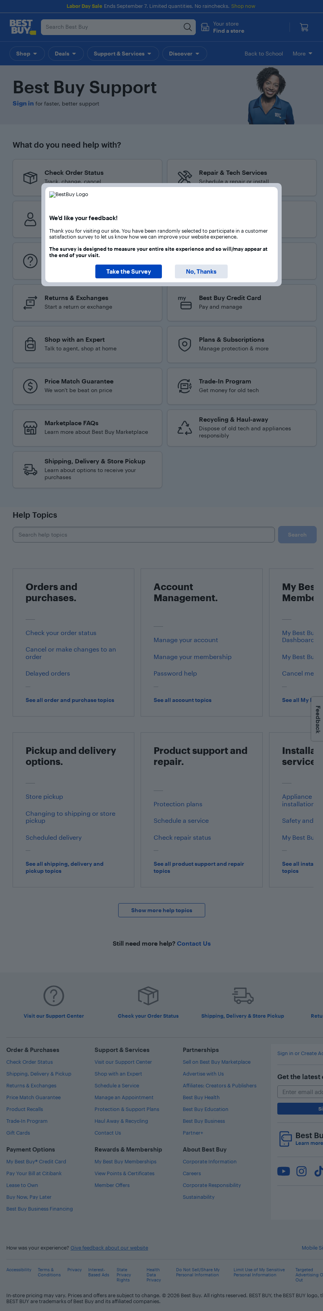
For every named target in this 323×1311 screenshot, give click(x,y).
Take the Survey (128, 271)
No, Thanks (201, 271)
